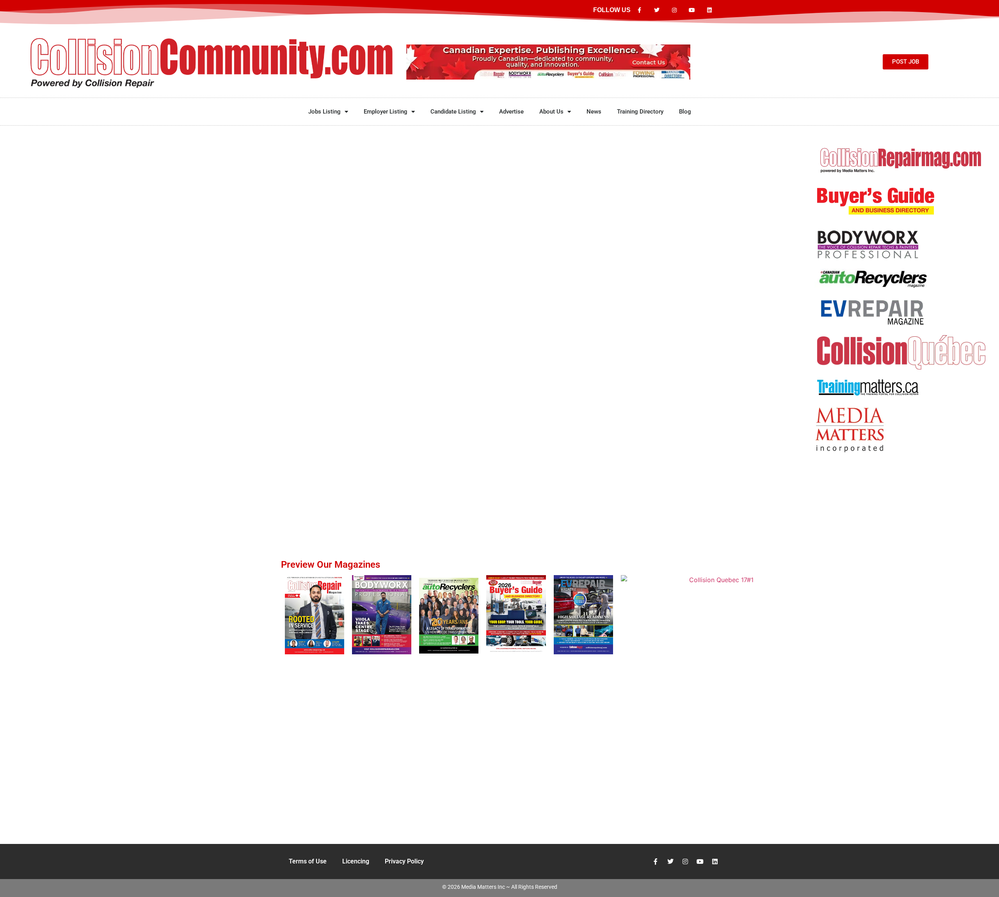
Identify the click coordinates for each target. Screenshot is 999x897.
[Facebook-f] (639, 10)
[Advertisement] (901, 489)
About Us (551, 111)
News (594, 111)
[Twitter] (657, 10)
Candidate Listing (453, 111)
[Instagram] (674, 10)
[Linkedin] (709, 10)
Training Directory (640, 111)
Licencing (355, 861)
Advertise (511, 111)
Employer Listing (385, 111)
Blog (685, 111)
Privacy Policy (404, 861)
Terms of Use (308, 861)
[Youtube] (691, 10)
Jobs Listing (324, 111)
